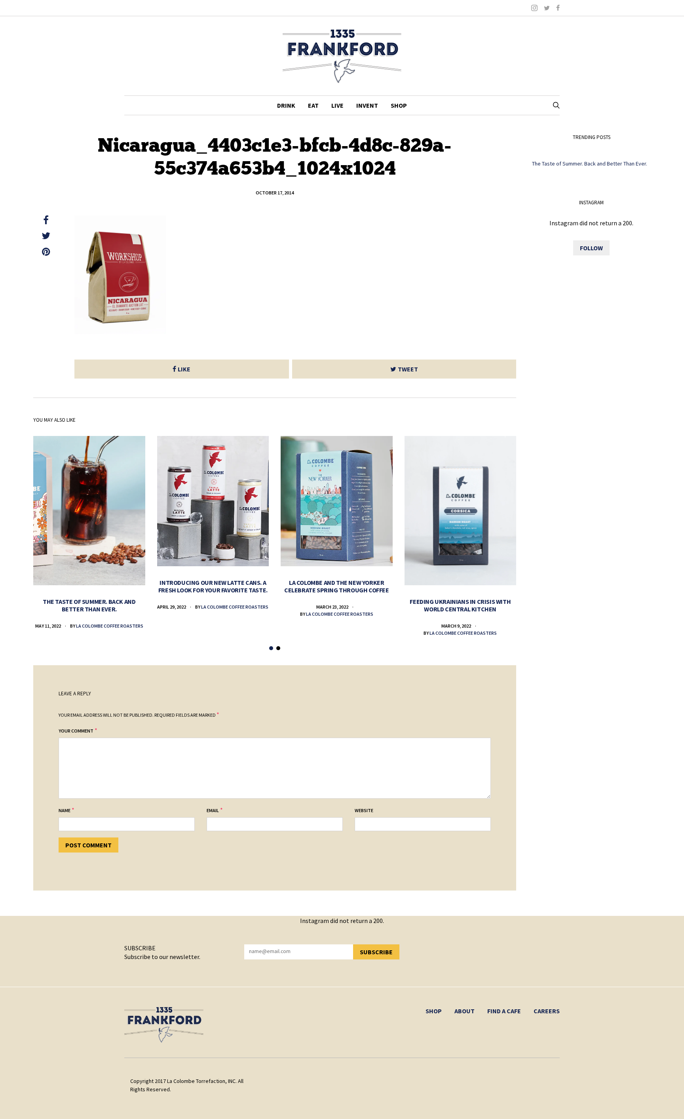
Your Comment (76, 731)
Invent (367, 105)
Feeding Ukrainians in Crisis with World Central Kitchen (460, 605)
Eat (313, 105)
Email (213, 810)
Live (337, 105)
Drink (286, 105)
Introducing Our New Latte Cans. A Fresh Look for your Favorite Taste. (213, 586)
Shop (399, 105)
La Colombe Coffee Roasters (109, 626)
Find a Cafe (504, 1011)
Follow (591, 248)
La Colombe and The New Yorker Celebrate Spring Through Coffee (336, 586)
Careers (547, 1011)
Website (364, 810)
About (464, 1011)
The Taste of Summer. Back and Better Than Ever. (89, 605)
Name (64, 810)
